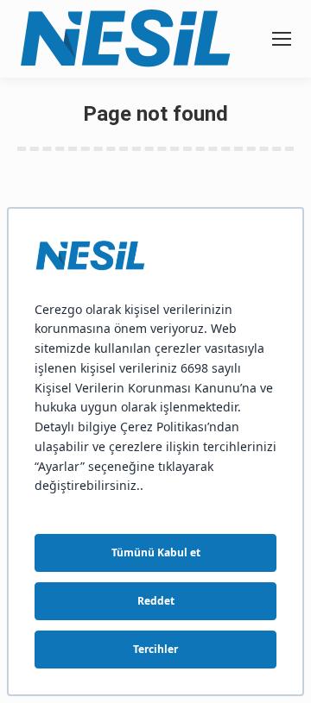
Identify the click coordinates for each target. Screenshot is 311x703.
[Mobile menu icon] (282, 39)
